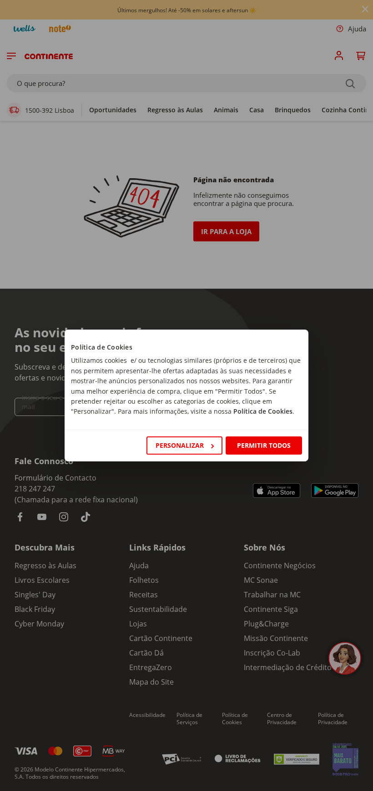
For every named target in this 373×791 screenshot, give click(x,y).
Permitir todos (264, 445)
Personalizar (180, 445)
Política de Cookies (262, 411)
